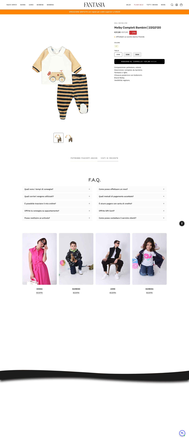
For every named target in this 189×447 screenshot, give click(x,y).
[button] (12, 5)
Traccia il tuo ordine (63, 389)
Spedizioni (59, 393)
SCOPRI (39, 292)
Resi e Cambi (60, 397)
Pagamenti (59, 400)
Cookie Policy (60, 416)
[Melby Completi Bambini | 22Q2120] (58, 138)
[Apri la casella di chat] (182, 433)
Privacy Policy (61, 412)
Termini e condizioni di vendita (68, 404)
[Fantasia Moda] (94, 5)
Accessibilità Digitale (64, 408)
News (57, 423)
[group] (94, 263)
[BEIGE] (116, 46)
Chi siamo (59, 419)
